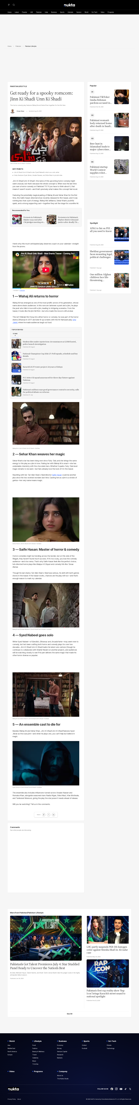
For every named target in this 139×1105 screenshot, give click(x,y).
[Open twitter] (130, 1089)
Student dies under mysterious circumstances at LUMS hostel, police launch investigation (49, 342)
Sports (62, 12)
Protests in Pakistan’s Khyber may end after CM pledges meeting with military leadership (34, 219)
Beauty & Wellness (38, 1051)
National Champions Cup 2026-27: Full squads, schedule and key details (50, 354)
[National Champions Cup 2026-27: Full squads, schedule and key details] (16, 356)
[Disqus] (46, 860)
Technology (110, 1048)
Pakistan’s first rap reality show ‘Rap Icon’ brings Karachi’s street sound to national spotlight (106, 993)
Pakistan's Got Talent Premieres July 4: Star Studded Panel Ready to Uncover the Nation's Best (44, 966)
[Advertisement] (69, 67)
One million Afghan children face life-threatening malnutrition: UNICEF (100, 277)
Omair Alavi (20, 111)
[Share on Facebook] (43, 814)
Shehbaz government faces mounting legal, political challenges (101, 254)
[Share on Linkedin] (53, 814)
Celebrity (35, 1058)
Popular (24, 12)
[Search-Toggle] (14, 5)
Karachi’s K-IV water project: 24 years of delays (43, 367)
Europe (10, 1055)
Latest (17, 12)
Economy (60, 1045)
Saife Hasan (57, 475)
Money (59, 1048)
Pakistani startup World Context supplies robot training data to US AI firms (100, 170)
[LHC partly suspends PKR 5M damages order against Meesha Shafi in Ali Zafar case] (108, 929)
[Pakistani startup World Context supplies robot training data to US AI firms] (121, 166)
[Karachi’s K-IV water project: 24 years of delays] (16, 367)
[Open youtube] (121, 1089)
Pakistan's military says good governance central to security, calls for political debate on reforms (51, 390)
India (46, 12)
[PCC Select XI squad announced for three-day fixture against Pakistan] (16, 379)
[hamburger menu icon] (9, 5)
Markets (59, 1058)
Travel (34, 1055)
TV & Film (35, 1064)
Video (103, 12)
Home (9, 12)
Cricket (84, 1045)
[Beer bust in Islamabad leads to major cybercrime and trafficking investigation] (121, 143)
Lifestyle (70, 12)
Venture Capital (62, 1051)
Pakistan (39, 12)
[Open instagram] (116, 1089)
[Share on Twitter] (48, 814)
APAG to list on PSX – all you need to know (101, 230)
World (86, 12)
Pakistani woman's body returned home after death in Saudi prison (101, 123)
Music (34, 1061)
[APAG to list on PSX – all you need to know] (121, 234)
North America (12, 1051)
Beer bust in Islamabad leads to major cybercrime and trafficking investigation (99, 146)
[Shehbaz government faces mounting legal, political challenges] (121, 257)
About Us (60, 1075)
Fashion (34, 1048)
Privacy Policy (12, 1099)
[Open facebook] (112, 1089)
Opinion (78, 12)
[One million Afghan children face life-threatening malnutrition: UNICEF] (121, 280)
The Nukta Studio (63, 1078)
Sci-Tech (94, 12)
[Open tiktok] (125, 1089)
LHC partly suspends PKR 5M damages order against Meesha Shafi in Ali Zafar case (107, 949)
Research (60, 1055)
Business (54, 12)
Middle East (11, 1048)
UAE (31, 12)
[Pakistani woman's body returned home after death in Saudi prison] (121, 119)
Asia (9, 1045)
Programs (111, 12)
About (19, 1099)
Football (84, 1048)
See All (69, 1014)
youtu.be (22, 290)
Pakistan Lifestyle (18, 86)
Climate (109, 1045)
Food (34, 1045)
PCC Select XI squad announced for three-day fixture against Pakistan (49, 378)
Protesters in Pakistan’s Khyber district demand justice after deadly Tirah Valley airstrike (68, 219)
